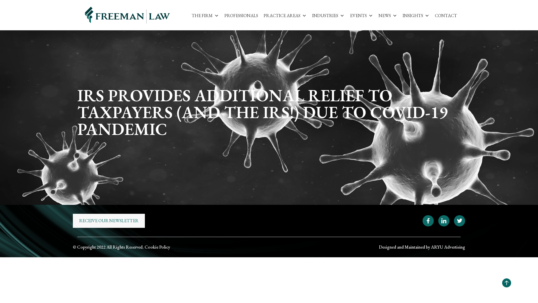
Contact (446, 16)
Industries (325, 16)
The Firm (202, 16)
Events (358, 16)
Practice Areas (282, 16)
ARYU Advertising (448, 247)
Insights (413, 16)
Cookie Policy (157, 247)
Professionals (241, 16)
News (385, 16)
